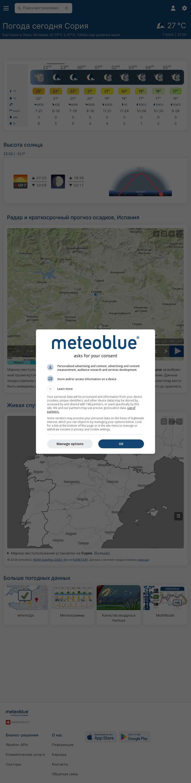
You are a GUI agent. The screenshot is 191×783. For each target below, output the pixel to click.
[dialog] (95, 391)
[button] (95, 389)
